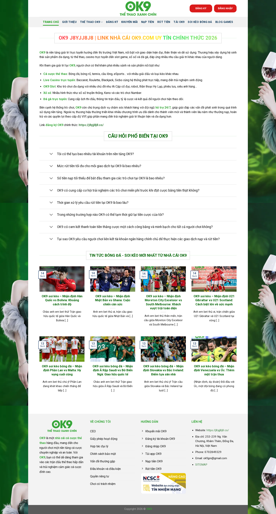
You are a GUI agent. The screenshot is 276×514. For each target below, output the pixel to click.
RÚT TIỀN (163, 22)
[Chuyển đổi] (51, 154)
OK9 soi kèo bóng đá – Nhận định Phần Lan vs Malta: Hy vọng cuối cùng (62, 370)
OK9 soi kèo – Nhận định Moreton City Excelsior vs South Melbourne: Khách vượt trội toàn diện (163, 302)
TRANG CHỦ (51, 22)
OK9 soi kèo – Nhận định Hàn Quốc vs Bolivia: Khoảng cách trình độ (62, 300)
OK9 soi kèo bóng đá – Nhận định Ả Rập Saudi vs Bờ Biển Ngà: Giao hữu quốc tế (113, 370)
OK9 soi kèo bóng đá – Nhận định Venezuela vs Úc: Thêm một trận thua (214, 370)
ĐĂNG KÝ (200, 8)
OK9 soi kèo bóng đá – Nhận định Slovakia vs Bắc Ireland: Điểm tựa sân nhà (163, 370)
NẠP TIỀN (147, 22)
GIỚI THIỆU (69, 22)
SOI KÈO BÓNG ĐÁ (200, 22)
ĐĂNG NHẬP (225, 8)
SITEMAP (201, 464)
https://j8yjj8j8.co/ (91, 125)
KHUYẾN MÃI (129, 22)
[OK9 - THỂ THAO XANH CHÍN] (138, 8)
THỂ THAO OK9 (90, 22)
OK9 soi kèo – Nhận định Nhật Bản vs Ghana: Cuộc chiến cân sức (112, 300)
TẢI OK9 (178, 22)
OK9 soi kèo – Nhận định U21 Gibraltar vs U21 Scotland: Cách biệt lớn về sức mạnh (214, 300)
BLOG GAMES (224, 22)
